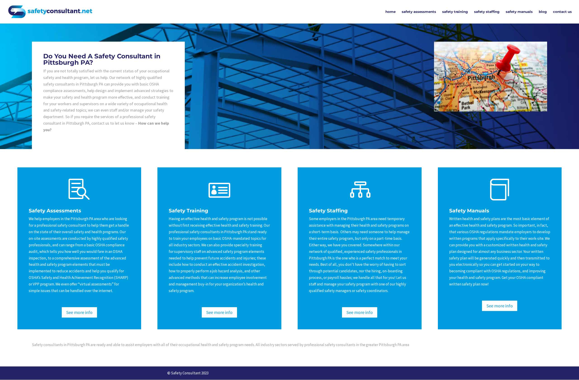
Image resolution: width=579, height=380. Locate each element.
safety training (455, 12)
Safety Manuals (469, 210)
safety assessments (419, 12)
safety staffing (487, 12)
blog (543, 12)
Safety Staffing (328, 210)
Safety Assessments (55, 210)
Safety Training (188, 210)
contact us (562, 12)
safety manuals (519, 12)
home (390, 12)
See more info (79, 312)
